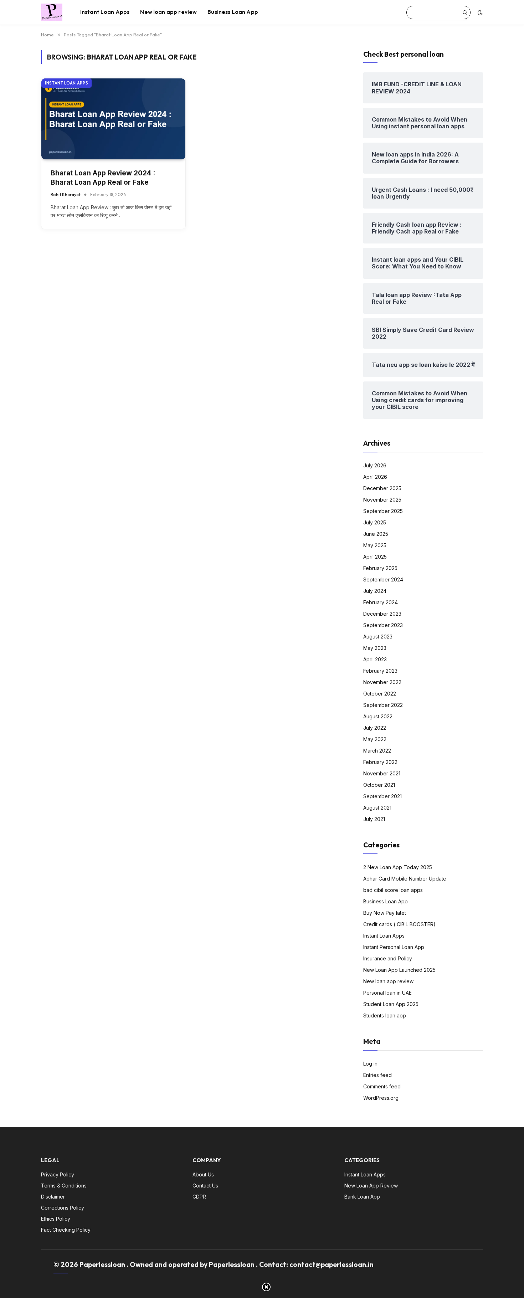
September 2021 (382, 796)
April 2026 (375, 477)
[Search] (465, 12)
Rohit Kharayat (66, 194)
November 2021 (381, 773)
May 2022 (374, 739)
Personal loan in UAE (387, 993)
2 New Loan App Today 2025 (397, 867)
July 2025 (374, 522)
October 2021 (379, 785)
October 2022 (379, 694)
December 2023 (382, 614)
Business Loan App (232, 12)
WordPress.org (381, 1098)
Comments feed (382, 1086)
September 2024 (383, 579)
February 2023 (380, 671)
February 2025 (380, 568)
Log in (370, 1064)
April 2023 (375, 659)
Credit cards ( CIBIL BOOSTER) (399, 924)
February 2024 (380, 602)
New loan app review (168, 12)
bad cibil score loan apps (393, 890)
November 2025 (382, 500)
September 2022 (383, 705)
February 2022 (380, 762)
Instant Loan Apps (105, 12)
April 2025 (375, 557)
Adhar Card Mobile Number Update (404, 879)
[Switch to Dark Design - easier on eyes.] (479, 12)
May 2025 (374, 545)
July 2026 (374, 465)
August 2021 (377, 808)
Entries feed (377, 1075)
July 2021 (374, 819)
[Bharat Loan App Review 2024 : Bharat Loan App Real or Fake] (113, 118)
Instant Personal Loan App (393, 947)
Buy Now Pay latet (384, 913)
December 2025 (382, 488)
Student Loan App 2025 (390, 1004)
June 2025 (375, 534)
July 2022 (374, 728)
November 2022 (382, 682)
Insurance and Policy (387, 958)
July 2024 (374, 591)
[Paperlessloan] (51, 12)
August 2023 (377, 636)
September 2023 (383, 625)
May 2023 (374, 648)
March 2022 (377, 751)
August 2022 (377, 716)
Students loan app (384, 1015)
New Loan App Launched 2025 (399, 970)
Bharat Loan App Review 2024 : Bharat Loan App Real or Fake (103, 178)
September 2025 (383, 511)
